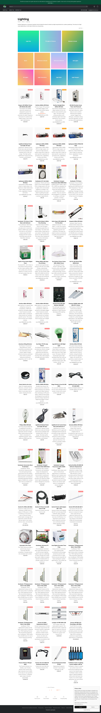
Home (19, 21)
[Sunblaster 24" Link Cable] (42, 172)
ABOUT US (11, 10)
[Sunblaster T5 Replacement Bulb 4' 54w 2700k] (75, 574)
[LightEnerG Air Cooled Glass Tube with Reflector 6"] (58, 415)
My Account (37, 698)
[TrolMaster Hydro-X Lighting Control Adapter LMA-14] (75, 653)
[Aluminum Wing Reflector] (25, 334)
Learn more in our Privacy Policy (81, 702)
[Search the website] (87, 6)
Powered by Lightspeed (50, 709)
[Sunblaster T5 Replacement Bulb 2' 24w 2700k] (75, 536)
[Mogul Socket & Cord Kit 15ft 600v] (58, 375)
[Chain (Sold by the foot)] (25, 375)
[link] (51, 3)
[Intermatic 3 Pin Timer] (25, 536)
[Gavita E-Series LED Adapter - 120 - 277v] (58, 497)
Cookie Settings (69, 707)
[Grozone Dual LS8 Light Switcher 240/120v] (58, 294)
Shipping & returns (56, 707)
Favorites (55, 698)
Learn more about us (79, 704)
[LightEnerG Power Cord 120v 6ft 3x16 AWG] (75, 375)
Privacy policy (41, 707)
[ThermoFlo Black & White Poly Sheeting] (42, 212)
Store (23, 21)
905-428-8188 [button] (84, 10)
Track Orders (46, 698)
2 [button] (51, 690)
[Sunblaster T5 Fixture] (75, 172)
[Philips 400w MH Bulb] (25, 415)
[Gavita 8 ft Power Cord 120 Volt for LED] (42, 497)
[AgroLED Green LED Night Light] (58, 334)
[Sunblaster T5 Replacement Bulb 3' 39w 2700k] (42, 574)
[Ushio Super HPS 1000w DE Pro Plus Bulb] (58, 212)
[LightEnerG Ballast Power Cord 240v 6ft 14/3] (42, 415)
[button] (5, 6)
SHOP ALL (5, 10)
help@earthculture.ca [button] (93, 10)
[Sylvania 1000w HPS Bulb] (75, 415)
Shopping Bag (63, 698)
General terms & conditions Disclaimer (29, 707)
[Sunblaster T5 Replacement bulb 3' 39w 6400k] (58, 574)
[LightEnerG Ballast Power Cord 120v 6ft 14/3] (25, 134)
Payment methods (48, 707)
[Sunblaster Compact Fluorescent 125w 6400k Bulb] (58, 455)
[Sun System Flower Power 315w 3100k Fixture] (58, 252)
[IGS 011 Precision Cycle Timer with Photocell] (75, 96)
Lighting (28, 21)
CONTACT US (18, 10)
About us (63, 707)
